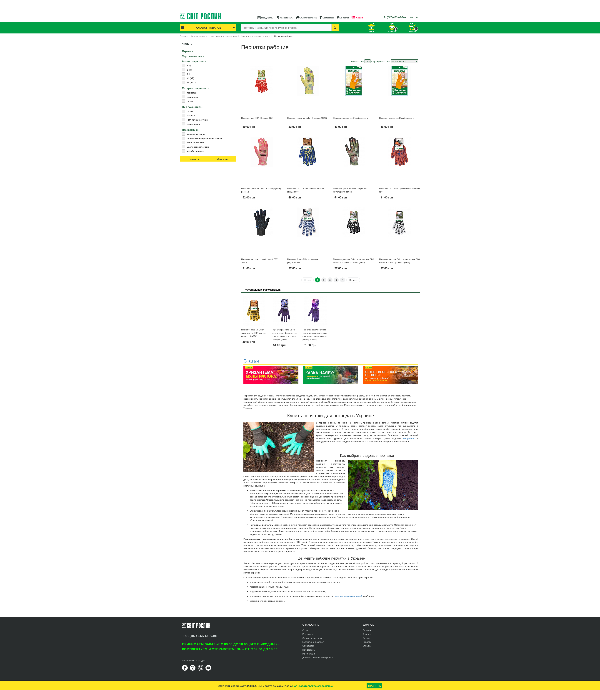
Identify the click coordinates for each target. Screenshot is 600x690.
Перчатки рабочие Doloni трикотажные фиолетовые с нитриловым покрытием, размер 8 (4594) (284, 334)
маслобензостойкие (198, 146)
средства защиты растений (348, 596)
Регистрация (309, 653)
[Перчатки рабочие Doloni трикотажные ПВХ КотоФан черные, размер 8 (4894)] (353, 231)
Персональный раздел (193, 660)
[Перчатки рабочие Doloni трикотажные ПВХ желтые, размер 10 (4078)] (254, 311)
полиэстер (192, 96)
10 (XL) (190, 78)
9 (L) (189, 74)
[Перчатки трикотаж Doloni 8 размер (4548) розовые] (261, 160)
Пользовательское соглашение (312, 686)
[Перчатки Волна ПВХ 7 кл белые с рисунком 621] (307, 231)
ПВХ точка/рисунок (197, 119)
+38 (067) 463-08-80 (199, 635)
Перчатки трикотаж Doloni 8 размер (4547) (307, 117)
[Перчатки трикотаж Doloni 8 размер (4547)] (307, 90)
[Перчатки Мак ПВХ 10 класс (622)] (261, 90)
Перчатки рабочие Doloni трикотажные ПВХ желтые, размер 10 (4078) (254, 332)
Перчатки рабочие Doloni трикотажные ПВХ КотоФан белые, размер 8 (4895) (399, 261)
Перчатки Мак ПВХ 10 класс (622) (257, 117)
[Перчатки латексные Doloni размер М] (353, 90)
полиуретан (193, 123)
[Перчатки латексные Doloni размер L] (399, 90)
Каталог (366, 634)
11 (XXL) (191, 82)
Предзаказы (267, 17)
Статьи (366, 638)
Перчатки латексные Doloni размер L (396, 117)
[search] (335, 27)
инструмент (409, 438)
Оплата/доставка (308, 17)
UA (412, 17)
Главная (366, 630)
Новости (366, 641)
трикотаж (192, 92)
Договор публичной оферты (317, 657)
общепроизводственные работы (205, 138)
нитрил (191, 115)
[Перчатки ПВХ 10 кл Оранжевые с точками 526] (399, 160)
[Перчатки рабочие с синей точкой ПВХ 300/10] (261, 231)
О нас (305, 630)
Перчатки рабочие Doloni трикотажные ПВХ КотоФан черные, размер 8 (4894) (353, 261)
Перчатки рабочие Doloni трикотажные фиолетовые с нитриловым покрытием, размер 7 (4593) (314, 334)
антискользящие (196, 134)
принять (374, 686)
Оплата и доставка (312, 638)
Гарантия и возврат (313, 641)
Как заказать (286, 17)
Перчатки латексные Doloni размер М (350, 117)
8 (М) (189, 69)
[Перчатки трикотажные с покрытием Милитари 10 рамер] (353, 160)
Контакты (344, 17)
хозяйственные (195, 150)
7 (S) (189, 65)
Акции (359, 17)
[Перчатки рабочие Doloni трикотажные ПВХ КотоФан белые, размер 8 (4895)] (399, 231)
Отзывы (366, 645)
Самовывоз (328, 17)
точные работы (195, 142)
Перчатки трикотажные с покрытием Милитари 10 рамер (350, 190)
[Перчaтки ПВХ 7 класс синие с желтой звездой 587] (307, 160)
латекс (190, 101)
